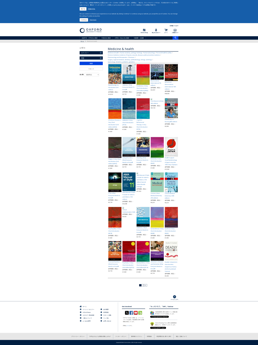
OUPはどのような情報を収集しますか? (100, 336)
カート (166, 32)
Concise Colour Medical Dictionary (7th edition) (156, 195)
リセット (91, 69)
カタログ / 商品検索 (88, 315)
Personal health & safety (163, 53)
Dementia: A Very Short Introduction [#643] (156, 161)
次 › (145, 285)
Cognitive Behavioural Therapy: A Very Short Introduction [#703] (142, 124)
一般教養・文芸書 (138, 38)
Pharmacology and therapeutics (117, 57)
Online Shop (144, 32)
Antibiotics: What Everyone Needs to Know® (142, 230)
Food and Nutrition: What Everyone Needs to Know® (114, 264)
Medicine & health (113, 53)
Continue (84, 20)
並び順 (82, 74)
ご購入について (87, 318)
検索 (91, 63)
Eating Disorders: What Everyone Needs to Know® (127, 160)
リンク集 (106, 318)
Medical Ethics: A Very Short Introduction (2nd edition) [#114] (143, 265)
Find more (93, 20)
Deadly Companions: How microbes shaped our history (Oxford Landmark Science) (171, 266)
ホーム (82, 41)
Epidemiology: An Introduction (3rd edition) (113, 87)
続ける (83, 9)
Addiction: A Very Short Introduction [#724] (127, 122)
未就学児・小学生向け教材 (89, 38)
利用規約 (149, 336)
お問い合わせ (107, 321)
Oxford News (87, 312)
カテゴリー (85, 53)
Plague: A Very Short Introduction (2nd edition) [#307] (114, 161)
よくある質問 (87, 321)
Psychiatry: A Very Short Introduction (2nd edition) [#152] (128, 265)
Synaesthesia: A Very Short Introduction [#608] (157, 231)
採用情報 (106, 312)
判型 (82, 58)
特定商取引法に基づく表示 (164, 336)
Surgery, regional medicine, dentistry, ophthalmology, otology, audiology (130, 60)
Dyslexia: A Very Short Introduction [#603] (170, 231)
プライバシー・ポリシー (78, 336)
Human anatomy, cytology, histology (131, 53)
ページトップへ (174, 299)
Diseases (131, 57)
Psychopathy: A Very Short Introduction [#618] (114, 231)
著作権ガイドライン (136, 336)
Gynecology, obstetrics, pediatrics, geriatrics (121, 62)
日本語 (171, 26)
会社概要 (106, 309)
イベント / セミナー (88, 309)
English (176, 26)
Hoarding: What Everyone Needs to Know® (142, 160)
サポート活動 (107, 315)
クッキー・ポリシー (120, 336)
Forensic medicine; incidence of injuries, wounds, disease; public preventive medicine (134, 55)
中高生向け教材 (106, 38)
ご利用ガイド (175, 32)
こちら (128, 325)
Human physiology (149, 53)
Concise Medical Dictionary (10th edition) (170, 196)
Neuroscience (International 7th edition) (156, 83)
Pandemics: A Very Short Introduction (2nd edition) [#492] (142, 88)
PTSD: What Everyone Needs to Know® (114, 195)
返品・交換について (181, 336)
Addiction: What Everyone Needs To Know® (128, 87)
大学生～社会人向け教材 (122, 38)
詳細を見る (91, 9)
